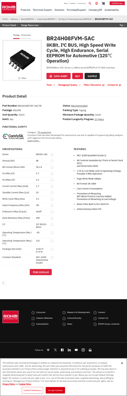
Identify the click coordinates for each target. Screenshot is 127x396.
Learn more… (33, 140)
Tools (49, 84)
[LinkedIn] (69, 350)
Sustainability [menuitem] (112, 9)
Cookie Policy (25, 384)
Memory (14, 19)
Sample (92, 76)
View (23, 77)
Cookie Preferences (32, 390)
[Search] (90, 3)
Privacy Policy (8, 384)
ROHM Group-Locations (108, 323)
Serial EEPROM (27, 19)
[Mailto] (90, 350)
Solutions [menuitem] (59, 9)
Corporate (40, 312)
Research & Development (78, 312)
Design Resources (29, 25)
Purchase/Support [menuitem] (76, 9)
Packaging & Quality (68, 84)
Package (16, 35)
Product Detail (9, 25)
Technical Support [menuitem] (42, 9)
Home (5, 19)
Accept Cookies (55, 390)
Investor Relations (44, 317)
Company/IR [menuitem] (95, 9)
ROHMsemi (55, 350)
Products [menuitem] (25, 9)
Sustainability (42, 323)
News (66, 3)
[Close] (122, 363)
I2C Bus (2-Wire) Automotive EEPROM (75, 19)
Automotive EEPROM (46, 19)
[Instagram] (83, 350)
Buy (77, 76)
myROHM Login (117, 3)
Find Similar (41, 272)
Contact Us (82, 3)
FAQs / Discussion (93, 84)
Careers (73, 3)
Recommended (79, 105)
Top (121, 25)
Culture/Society (74, 317)
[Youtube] (76, 350)
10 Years (99, 119)
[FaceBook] (62, 350)
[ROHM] (8, 7)
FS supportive (44, 132)
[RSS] (48, 350)
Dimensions (26, 35)
